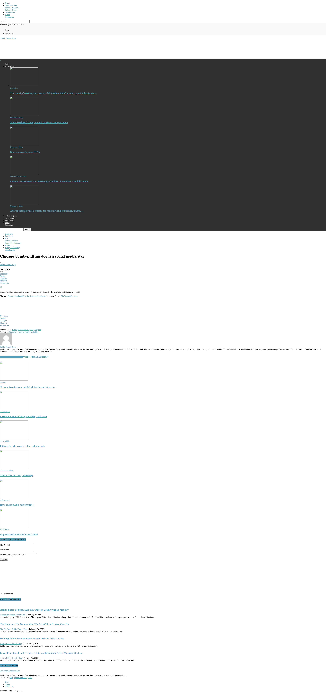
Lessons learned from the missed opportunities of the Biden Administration (49, 181)
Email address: (6, 554)
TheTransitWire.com (69, 296)
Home (7, 3)
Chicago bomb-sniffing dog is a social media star (27, 296)
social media (10, 250)
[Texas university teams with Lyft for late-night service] (14, 380)
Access (3, 644)
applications (5, 529)
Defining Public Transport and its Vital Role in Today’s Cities (32, 638)
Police (7, 245)
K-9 (6, 238)
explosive (9, 234)
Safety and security (12, 248)
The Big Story (5, 629)
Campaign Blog (16, 147)
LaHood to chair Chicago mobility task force (23, 416)
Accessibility (5, 441)
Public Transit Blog (8, 265)
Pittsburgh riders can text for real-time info (22, 446)
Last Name (4, 550)
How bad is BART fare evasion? (17, 504)
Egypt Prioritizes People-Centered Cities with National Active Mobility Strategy (41, 653)
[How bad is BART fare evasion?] (14, 498)
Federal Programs (12, 8)
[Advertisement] (46, 48)
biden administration (18, 176)
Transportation (11, 5)
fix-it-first (14, 88)
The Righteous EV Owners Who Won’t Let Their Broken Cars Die (34, 624)
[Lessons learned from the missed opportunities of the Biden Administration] (24, 174)
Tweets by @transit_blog (10, 671)
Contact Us (9, 17)
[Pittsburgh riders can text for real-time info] (14, 439)
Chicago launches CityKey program (26, 330)
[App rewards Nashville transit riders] (14, 527)
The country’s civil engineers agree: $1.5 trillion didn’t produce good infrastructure (53, 93)
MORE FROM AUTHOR (35, 357)
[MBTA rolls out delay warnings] (14, 468)
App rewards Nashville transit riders (19, 534)
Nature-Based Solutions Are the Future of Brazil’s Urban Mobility (34, 609)
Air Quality (4, 615)
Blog (7, 30)
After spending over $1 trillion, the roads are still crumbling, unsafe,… (46, 210)
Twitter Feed (10, 12)
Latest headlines (11, 241)
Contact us (9, 33)
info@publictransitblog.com (21, 677)
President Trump (16, 117)
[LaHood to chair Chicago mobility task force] (14, 409)
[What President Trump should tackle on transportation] (24, 115)
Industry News (11, 10)
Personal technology (13, 243)
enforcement (5, 500)
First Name (4, 545)
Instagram (9, 236)
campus (3, 382)
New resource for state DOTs (25, 152)
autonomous (5, 411)
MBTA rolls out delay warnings (16, 475)
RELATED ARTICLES (11, 357)
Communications (7, 470)
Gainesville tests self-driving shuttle (23, 332)
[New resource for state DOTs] (24, 145)
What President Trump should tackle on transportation (39, 122)
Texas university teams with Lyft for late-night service (27, 387)
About (7, 14)
